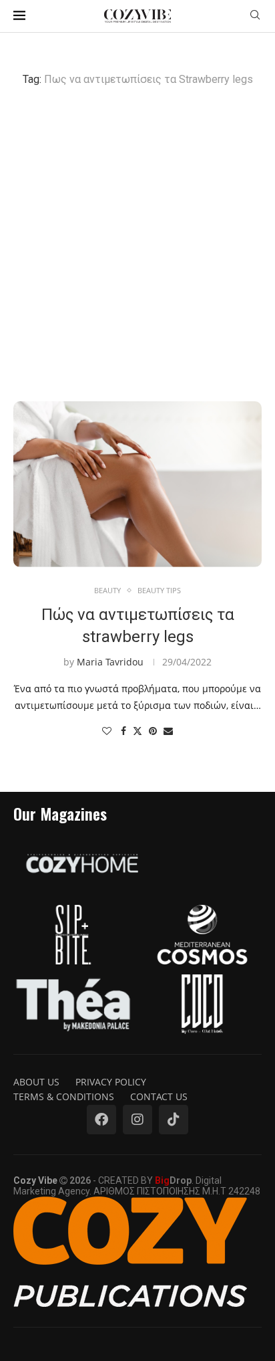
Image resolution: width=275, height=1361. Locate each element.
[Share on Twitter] (137, 730)
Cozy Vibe (35, 1180)
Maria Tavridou (110, 661)
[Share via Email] (168, 730)
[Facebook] (101, 1119)
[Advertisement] (137, 243)
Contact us (159, 1096)
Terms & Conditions (63, 1096)
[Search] (255, 16)
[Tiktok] (173, 1119)
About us (36, 1081)
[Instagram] (137, 1119)
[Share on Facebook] (123, 730)
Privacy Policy (110, 1081)
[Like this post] (106, 730)
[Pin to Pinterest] (153, 730)
